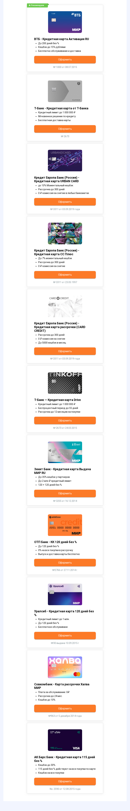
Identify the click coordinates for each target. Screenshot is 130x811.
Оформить (65, 59)
